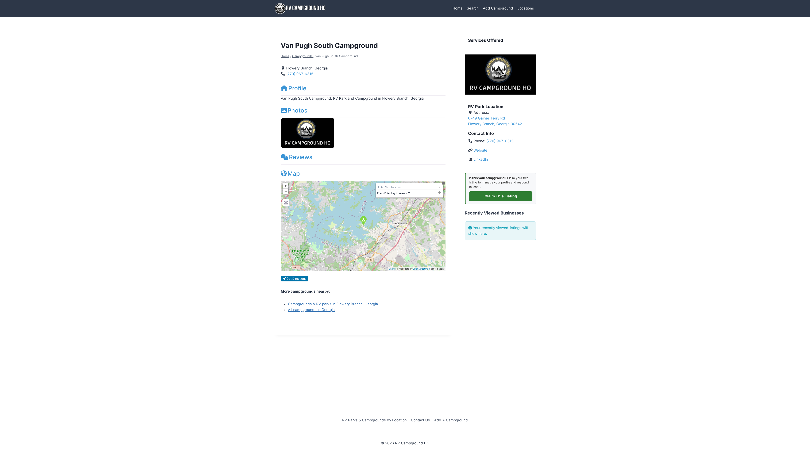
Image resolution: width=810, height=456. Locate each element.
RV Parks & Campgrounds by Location (374, 420)
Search (473, 8)
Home (457, 8)
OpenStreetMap (421, 268)
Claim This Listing (501, 196)
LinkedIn (481, 159)
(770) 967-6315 (299, 74)
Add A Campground (451, 420)
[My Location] (409, 193)
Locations (525, 8)
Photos (297, 110)
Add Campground (498, 8)
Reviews (300, 157)
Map (294, 173)
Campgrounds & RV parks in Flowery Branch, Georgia (333, 304)
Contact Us (420, 420)
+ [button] (286, 185)
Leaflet (392, 268)
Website (480, 150)
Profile (297, 88)
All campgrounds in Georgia (311, 310)
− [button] (286, 191)
